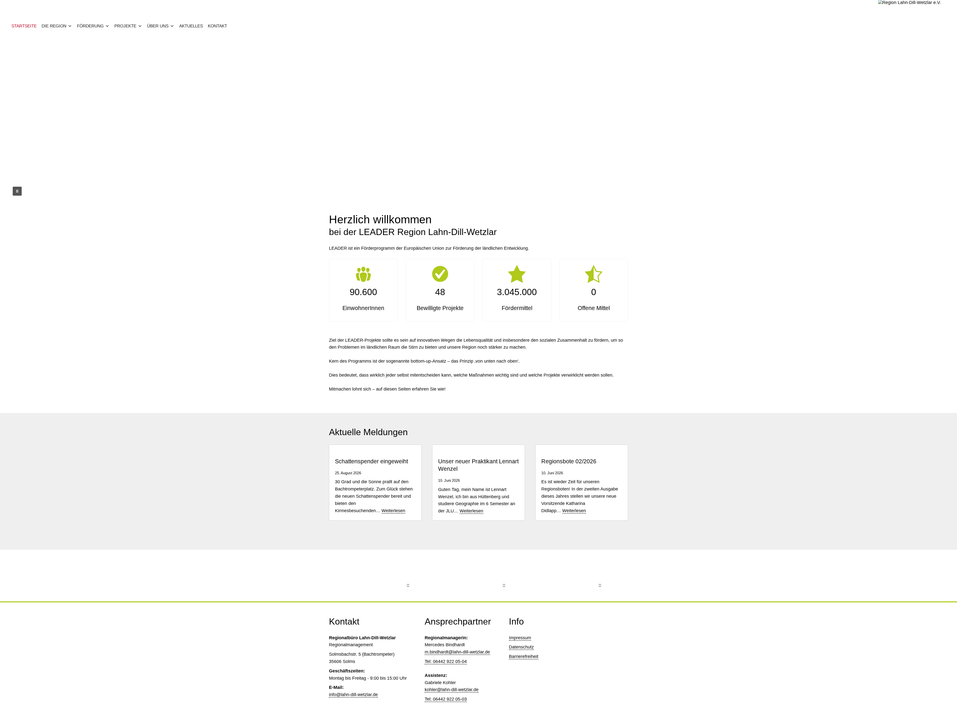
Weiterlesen (393, 511)
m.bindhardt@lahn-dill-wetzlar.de (457, 651)
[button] (17, 118)
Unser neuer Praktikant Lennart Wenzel (478, 465)
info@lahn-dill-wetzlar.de (353, 694)
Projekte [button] (125, 26)
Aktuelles (191, 26)
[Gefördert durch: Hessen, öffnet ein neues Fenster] (478, 575)
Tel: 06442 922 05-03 (446, 699)
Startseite (24, 26)
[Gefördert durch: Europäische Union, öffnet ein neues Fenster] (382, 575)
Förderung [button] (90, 26)
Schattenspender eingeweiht (371, 461)
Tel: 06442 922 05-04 (446, 661)
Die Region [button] (54, 26)
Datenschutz (521, 646)
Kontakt (217, 26)
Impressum (520, 637)
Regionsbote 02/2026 (568, 461)
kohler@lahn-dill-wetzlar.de (451, 689)
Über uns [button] (157, 26)
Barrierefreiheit (523, 656)
